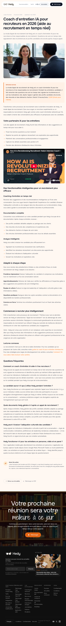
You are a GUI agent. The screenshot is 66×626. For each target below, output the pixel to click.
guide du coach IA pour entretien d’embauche (47, 349)
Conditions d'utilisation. (11, 576)
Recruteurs (28, 597)
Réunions (27, 595)
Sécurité (37, 4)
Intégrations (9, 601)
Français (9, 622)
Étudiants (27, 613)
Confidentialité (58, 589)
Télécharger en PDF (30, 481)
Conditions (56, 592)
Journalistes (28, 608)
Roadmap (37, 608)
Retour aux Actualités (14, 481)
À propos (46, 589)
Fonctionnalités (23, 4)
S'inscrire (30, 569)
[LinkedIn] (59, 622)
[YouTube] (53, 622)
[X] (56, 622)
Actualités (44, 4)
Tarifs (32, 4)
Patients (27, 610)
